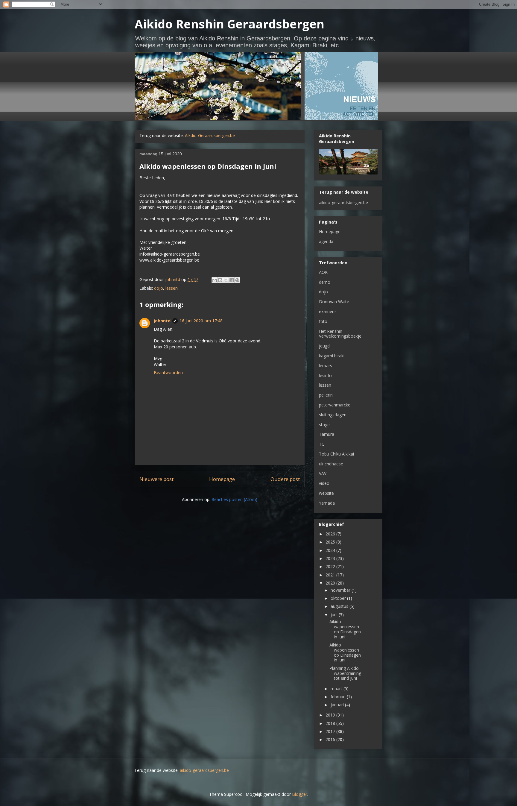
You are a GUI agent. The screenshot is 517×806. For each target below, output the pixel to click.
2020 (331, 583)
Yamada (327, 503)
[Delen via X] (226, 280)
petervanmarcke (334, 405)
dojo (158, 288)
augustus (340, 606)
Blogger (299, 794)
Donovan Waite (334, 301)
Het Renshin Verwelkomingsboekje (340, 333)
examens (328, 311)
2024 (331, 550)
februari (339, 696)
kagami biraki (331, 356)
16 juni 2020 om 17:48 (201, 321)
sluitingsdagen (332, 415)
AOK (323, 272)
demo (324, 282)
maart (337, 688)
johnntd (162, 321)
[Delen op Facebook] (232, 280)
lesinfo (325, 375)
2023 (331, 558)
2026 (331, 534)
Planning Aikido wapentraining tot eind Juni (345, 673)
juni (335, 614)
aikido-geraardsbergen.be (343, 202)
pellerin (326, 395)
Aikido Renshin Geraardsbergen (229, 24)
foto (323, 321)
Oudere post (285, 479)
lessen (171, 288)
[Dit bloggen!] (220, 280)
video (324, 483)
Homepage (222, 479)
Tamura (326, 434)
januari (338, 705)
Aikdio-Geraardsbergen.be (210, 135)
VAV (322, 473)
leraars (325, 365)
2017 (331, 731)
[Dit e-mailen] (215, 280)
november (341, 590)
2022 (331, 566)
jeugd (324, 346)
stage (324, 424)
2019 (331, 715)
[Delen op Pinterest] (237, 280)
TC (321, 444)
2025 (331, 542)
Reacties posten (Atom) (234, 499)
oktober (339, 598)
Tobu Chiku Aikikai (336, 454)
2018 (331, 723)
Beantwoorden (168, 372)
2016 (331, 739)
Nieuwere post (156, 479)
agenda (326, 241)
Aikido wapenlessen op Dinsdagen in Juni (345, 629)
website (326, 493)
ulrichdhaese (331, 464)
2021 (331, 575)
